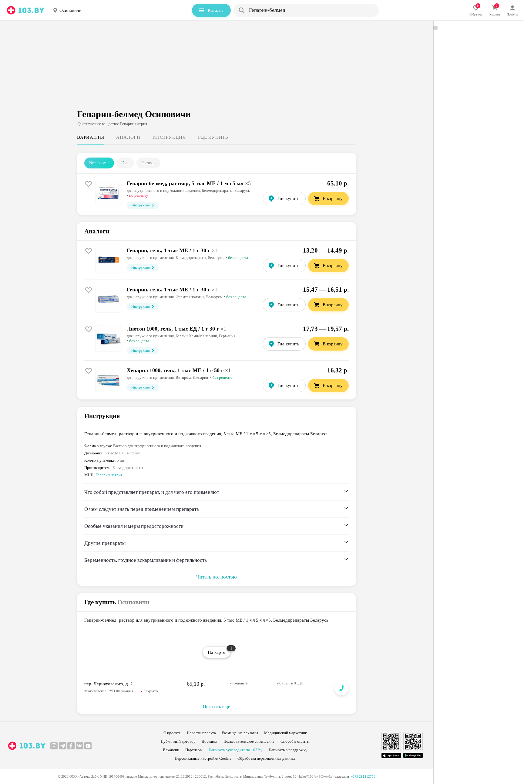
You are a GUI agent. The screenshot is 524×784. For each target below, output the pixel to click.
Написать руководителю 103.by (236, 750)
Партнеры (194, 750)
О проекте (172, 733)
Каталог (215, 10)
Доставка (209, 741)
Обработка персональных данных (266, 758)
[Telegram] (62, 745)
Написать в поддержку (288, 750)
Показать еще (216, 706)
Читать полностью (216, 577)
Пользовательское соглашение (248, 741)
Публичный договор (178, 741)
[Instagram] (54, 745)
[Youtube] (88, 745)
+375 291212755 (363, 776)
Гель (125, 163)
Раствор (148, 163)
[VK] (79, 745)
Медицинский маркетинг (285, 733)
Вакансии (171, 750)
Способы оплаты (295, 741)
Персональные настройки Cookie (203, 758)
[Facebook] (71, 745)
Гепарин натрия (109, 475)
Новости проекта (201, 733)
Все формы (99, 163)
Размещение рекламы (240, 733)
